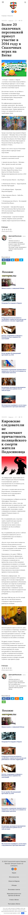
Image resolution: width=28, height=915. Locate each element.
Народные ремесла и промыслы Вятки (14, 894)
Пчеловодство (14, 877)
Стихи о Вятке (14, 899)
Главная (4, 15)
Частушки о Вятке (14, 904)
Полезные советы (14, 889)
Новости (10, 15)
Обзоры (14, 885)
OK (22, 913)
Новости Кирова (14, 881)
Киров (14, 873)
